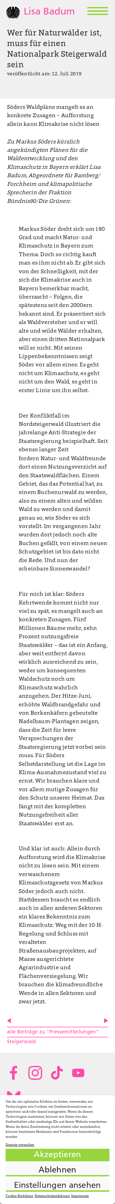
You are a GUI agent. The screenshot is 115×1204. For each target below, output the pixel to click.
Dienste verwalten (20, 1145)
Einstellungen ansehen (57, 1186)
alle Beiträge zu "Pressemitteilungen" (53, 1032)
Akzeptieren (57, 1155)
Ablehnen (57, 1170)
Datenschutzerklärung (52, 1196)
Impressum (80, 1196)
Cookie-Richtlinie (19, 1196)
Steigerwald (21, 1042)
